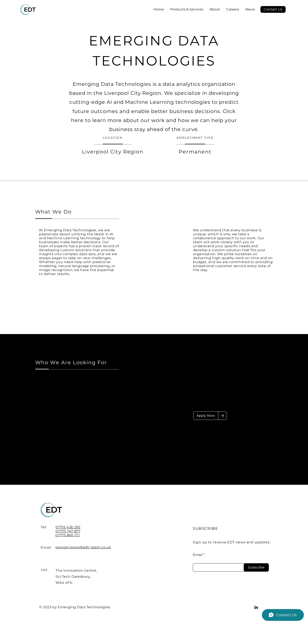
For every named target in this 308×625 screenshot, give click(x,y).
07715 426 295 (68, 527)
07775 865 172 (67, 535)
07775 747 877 (68, 531)
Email (197, 555)
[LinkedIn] (256, 607)
